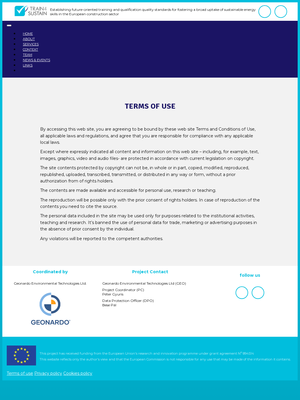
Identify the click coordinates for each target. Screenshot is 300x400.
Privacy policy (48, 373)
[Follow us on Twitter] (281, 11)
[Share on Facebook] (150, 260)
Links (28, 65)
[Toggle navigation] (9, 25)
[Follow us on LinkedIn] (264, 11)
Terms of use (20, 373)
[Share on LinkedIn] (161, 260)
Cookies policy (77, 373)
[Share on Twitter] (138, 260)
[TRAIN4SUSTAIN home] (30, 11)
